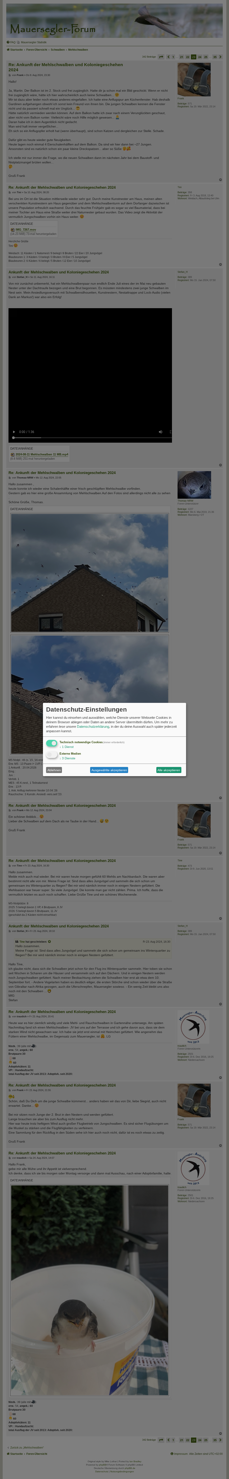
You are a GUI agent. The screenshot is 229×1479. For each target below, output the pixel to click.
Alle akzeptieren (168, 770)
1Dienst (66, 747)
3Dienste (67, 758)
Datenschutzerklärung (93, 726)
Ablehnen (54, 770)
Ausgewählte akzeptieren (109, 770)
